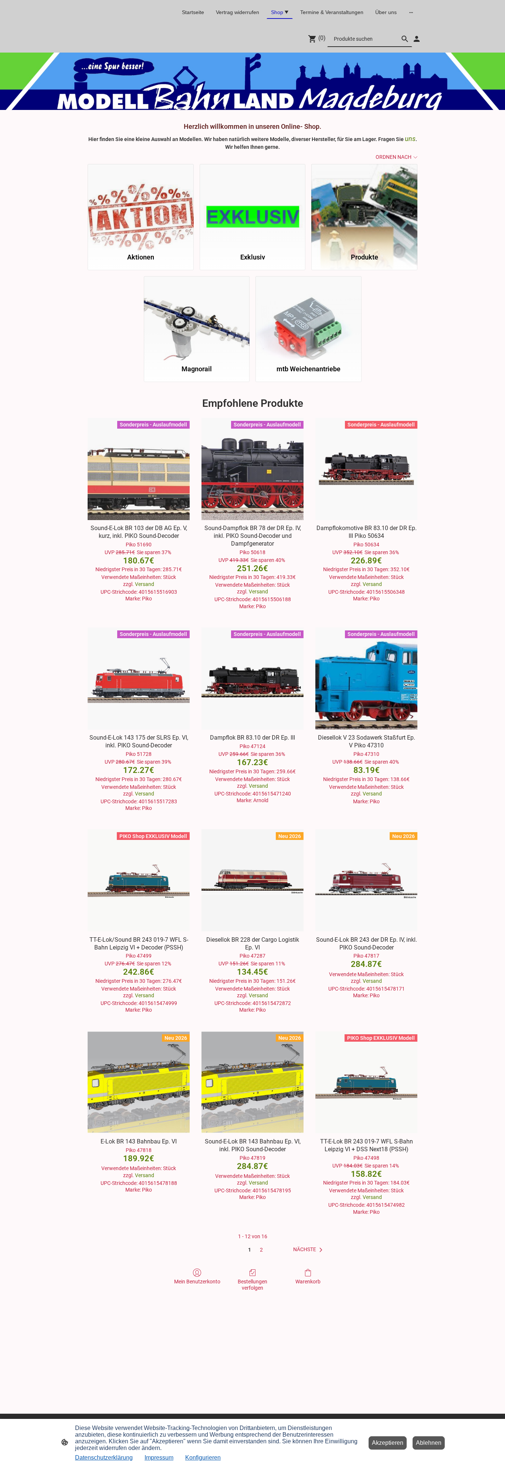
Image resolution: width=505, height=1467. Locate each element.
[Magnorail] (197, 317)
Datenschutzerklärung (104, 1457)
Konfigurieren (203, 1457)
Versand (144, 584)
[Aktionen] (141, 205)
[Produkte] (364, 205)
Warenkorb (308, 1282)
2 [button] (261, 1250)
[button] (309, 1249)
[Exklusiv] (253, 205)
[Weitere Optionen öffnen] (411, 12)
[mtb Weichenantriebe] (308, 317)
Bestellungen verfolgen (252, 1285)
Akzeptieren (387, 1443)
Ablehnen (428, 1443)
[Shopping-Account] (416, 38)
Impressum (159, 1457)
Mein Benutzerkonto (197, 1282)
